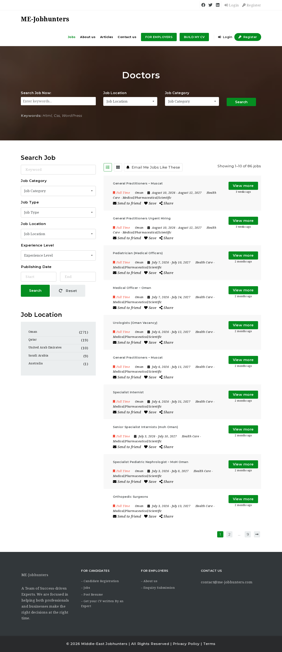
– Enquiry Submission (158, 587)
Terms (209, 644)
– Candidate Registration (100, 581)
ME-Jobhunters (34, 575)
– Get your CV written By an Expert (102, 603)
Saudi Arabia (38, 355)
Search (241, 102)
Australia (35, 363)
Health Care (204, 262)
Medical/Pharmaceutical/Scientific (147, 197)
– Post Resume (92, 594)
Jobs (72, 37)
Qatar (32, 339)
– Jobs (85, 587)
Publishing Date (36, 267)
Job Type (30, 202)
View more (243, 186)
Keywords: (31, 116)
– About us (149, 581)
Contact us (127, 37)
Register (253, 5)
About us (87, 37)
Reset (71, 291)
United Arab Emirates (45, 347)
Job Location (115, 93)
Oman (32, 331)
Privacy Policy (186, 644)
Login (233, 5)
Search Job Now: (36, 93)
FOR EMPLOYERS (159, 37)
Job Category (177, 93)
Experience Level (37, 245)
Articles (106, 37)
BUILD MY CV (194, 37)
